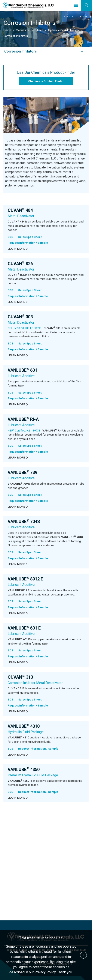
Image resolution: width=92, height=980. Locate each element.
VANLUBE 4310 (24, 726)
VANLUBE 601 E (24, 628)
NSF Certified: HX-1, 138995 (24, 328)
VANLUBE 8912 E (25, 579)
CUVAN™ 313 (20, 677)
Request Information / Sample (28, 242)
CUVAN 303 (20, 316)
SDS (10, 237)
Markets (21, 30)
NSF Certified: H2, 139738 (24, 430)
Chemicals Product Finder (46, 81)
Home (7, 30)
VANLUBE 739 (22, 472)
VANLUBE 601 (22, 370)
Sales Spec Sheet (30, 237)
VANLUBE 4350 (24, 769)
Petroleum (37, 30)
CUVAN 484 (20, 210)
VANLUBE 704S (24, 521)
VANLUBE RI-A (23, 419)
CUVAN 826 (20, 263)
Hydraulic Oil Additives (62, 30)
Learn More (16, 248)
